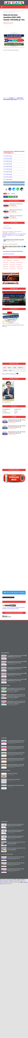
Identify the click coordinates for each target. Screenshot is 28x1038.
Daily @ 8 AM (18, 264)
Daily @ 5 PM (12, 262)
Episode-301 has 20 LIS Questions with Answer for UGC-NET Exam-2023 (15, 831)
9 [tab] (24, 305)
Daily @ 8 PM (5, 266)
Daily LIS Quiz (5, 268)
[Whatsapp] (17, 189)
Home (4, 11)
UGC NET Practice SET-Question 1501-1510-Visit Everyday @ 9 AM (16, 848)
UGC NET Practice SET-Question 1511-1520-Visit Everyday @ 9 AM (16, 843)
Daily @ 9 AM (12, 266)
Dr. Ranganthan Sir (6, 409)
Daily (9, 193)
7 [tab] (19, 305)
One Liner (8, 11)
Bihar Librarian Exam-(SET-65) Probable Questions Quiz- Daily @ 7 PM (16, 420)
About (18, 879)
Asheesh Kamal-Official (9, 22)
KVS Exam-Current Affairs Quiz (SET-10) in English (12, 301)
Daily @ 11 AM (16, 260)
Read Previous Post (7, 182)
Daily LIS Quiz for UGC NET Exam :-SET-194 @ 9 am (16, 210)
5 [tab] (14, 305)
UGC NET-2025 (13, 268)
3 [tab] (9, 305)
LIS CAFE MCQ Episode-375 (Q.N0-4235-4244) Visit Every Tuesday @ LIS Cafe (16, 741)
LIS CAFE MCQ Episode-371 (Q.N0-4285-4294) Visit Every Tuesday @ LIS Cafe (16, 765)
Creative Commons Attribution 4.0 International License (13, 608)
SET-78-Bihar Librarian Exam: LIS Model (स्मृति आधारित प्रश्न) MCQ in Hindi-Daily (17, 668)
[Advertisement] (14, 60)
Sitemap (6, 881)
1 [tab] (3, 305)
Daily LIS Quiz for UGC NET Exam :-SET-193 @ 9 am (16, 216)
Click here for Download (8, 254)
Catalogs (4, 411)
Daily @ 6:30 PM (20, 262)
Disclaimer (11, 881)
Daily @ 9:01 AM (19, 266)
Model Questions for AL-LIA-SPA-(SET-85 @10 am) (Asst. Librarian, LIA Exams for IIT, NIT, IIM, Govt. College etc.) (16, 689)
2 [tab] (6, 305)
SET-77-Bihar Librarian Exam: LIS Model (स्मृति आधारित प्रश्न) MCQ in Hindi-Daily (17, 674)
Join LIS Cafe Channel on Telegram (15, 592)
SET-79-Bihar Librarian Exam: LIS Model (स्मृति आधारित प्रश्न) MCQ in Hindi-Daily (17, 662)
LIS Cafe (14, 879)
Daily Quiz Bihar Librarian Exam (9, 374)
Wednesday (20, 367)
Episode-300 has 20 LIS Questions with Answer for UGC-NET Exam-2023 (15, 837)
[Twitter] (13, 189)
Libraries (16, 411)
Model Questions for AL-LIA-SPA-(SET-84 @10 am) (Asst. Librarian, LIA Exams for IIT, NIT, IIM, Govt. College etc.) (16, 696)
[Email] (21, 189)
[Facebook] (9, 189)
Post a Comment (7, 228)
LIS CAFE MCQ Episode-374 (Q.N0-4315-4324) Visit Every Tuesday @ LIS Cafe (16, 747)
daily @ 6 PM (19, 268)
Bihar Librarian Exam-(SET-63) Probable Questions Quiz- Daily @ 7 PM (16, 432)
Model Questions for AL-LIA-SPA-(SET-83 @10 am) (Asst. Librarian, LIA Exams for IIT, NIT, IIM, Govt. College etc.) (16, 702)
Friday (10, 370)
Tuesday (14, 367)
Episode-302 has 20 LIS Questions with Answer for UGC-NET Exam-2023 (15, 825)
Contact (23, 879)
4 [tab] (11, 305)
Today (4, 367)
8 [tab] (22, 305)
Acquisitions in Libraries (12, 773)
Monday (9, 367)
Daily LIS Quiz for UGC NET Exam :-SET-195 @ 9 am (16, 204)
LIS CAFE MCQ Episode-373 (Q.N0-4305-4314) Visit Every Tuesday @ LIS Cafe (16, 753)
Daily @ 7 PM (12, 264)
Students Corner (17, 409)
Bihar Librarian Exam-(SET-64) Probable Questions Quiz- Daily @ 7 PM (16, 426)
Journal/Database (6, 412)
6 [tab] (16, 305)
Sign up (15, 412)
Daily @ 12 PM (5, 262)
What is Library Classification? (13, 779)
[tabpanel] (14, 298)
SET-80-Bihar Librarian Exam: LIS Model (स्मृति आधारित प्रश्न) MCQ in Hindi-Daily (17, 656)
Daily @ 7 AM (5, 264)
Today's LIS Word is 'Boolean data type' (15, 785)
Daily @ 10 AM (9, 260)
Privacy (1, 881)
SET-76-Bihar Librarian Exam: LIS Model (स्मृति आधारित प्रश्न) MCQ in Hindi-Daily (17, 680)
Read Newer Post (7, 184)
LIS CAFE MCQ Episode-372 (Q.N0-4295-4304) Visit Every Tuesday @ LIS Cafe (16, 759)
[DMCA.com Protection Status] (6, 606)
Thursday (5, 370)
